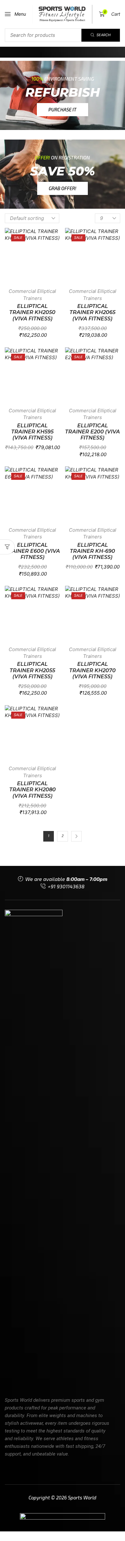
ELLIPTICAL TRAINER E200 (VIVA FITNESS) (92, 432)
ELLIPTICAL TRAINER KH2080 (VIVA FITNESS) (32, 789)
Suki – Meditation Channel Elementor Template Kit (92, 1539)
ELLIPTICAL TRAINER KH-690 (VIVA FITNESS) (92, 551)
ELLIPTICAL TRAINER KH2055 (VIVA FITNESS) (32, 670)
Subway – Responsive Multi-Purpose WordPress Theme (40, 1539)
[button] (15, 14)
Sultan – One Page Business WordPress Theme (107, 1539)
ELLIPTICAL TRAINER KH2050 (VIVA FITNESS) (32, 312)
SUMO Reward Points (78, 1539)
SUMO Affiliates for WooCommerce (55, 1539)
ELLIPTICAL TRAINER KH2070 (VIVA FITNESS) (92, 670)
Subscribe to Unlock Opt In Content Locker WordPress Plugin (21, 1539)
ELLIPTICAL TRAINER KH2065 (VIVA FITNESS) (92, 312)
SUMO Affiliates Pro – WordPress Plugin (68, 1539)
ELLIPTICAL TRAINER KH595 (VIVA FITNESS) (32, 432)
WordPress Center (8, 1539)
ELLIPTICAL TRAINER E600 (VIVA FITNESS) (32, 551)
